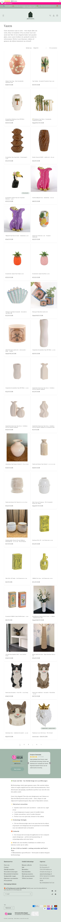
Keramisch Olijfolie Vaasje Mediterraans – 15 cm (17, 616)
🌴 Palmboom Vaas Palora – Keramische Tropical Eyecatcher (41, 120)
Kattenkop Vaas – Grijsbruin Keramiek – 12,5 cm (17, 732)
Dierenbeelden (26, 871)
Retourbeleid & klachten (11, 874)
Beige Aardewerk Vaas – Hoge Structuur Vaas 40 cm (43, 655)
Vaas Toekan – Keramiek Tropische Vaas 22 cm (43, 81)
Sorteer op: (29, 48)
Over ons (6, 865)
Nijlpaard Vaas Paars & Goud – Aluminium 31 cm (17, 235)
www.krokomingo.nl (46, 874)
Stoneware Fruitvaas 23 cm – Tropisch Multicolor (41, 236)
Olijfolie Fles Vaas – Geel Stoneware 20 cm (42, 578)
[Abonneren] (30, 894)
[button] (3, 15)
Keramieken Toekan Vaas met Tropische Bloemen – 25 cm (15, 198)
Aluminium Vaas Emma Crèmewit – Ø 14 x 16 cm (17, 464)
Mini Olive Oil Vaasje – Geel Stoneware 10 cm (16, 578)
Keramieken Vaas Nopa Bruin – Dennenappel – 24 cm (17, 158)
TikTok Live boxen (27, 878)
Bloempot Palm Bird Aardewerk (40, 311)
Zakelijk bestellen (9, 869)
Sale (23, 867)
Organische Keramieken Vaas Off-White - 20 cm (17, 388)
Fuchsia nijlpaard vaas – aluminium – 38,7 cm (43, 197)
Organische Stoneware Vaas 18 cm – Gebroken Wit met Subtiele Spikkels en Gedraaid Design (43, 426)
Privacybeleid (8, 880)
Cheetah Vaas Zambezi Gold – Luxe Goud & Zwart (16, 655)
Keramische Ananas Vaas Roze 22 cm (41, 273)
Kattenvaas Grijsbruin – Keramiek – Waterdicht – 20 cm (43, 693)
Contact (6, 867)
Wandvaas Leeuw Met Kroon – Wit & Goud (42, 732)
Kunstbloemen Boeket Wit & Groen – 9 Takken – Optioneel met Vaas (43, 617)
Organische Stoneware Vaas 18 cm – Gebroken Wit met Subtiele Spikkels (16, 426)
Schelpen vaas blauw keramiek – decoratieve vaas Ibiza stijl (16, 312)
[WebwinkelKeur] (21, 914)
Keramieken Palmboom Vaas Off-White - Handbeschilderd (15, 120)
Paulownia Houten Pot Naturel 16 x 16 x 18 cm (16, 502)
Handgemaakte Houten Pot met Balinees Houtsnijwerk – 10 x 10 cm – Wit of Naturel (16, 541)
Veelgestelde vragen (10, 876)
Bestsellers (25, 869)
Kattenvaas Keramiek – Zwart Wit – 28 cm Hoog (17, 692)
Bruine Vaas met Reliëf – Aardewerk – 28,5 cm (43, 157)
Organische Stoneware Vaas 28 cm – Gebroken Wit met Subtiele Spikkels (43, 388)
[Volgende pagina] (41, 744)
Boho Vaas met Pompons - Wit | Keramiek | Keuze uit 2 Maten (42, 503)
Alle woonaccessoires (28, 876)
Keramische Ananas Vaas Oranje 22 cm (15, 273)
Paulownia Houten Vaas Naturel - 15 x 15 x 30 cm (43, 464)
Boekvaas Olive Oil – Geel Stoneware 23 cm (42, 540)
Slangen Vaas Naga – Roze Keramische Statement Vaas (15, 81)
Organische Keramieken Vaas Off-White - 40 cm (43, 349)
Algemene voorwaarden (11, 878)
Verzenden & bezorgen (11, 871)
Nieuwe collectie (27, 865)
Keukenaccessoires (27, 874)
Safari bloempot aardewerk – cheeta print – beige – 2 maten (16, 350)
